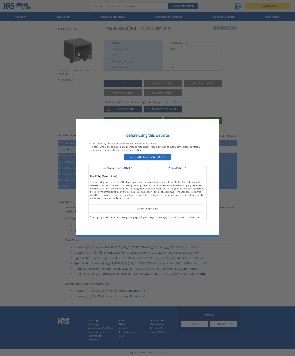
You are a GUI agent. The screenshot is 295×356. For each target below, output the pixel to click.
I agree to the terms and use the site (147, 157)
